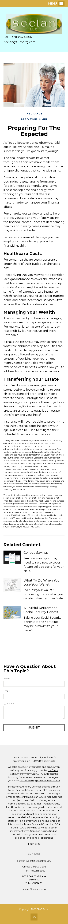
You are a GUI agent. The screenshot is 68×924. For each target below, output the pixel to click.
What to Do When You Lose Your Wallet (41, 582)
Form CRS (34, 843)
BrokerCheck (47, 761)
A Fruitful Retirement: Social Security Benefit (41, 610)
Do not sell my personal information (40, 780)
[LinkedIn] (34, 916)
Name (6, 678)
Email (6, 691)
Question (8, 703)
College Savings (36, 553)
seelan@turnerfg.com (19, 42)
